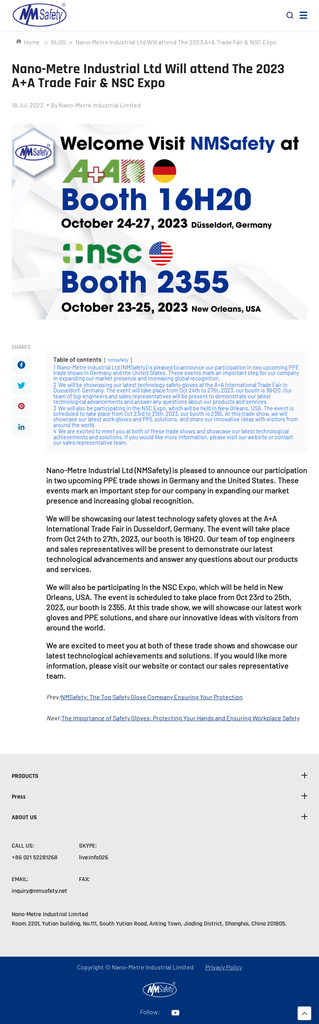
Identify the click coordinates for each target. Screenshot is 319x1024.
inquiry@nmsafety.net (39, 891)
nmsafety (118, 360)
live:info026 (93, 857)
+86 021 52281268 (35, 857)
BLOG (58, 42)
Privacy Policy (223, 967)
